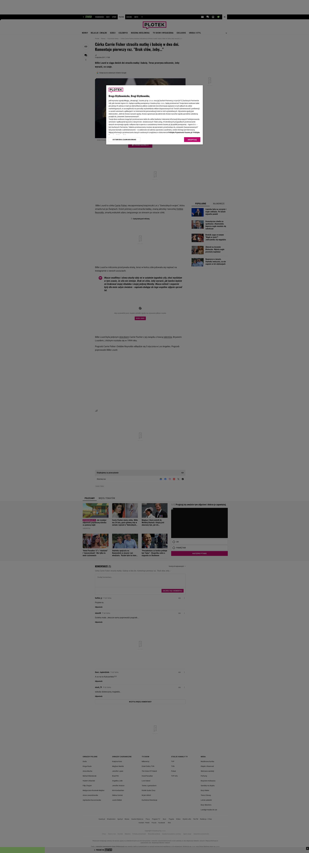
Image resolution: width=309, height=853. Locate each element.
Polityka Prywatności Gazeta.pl (180, 132)
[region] (154, 114)
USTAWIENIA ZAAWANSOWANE (124, 140)
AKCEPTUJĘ (192, 140)
